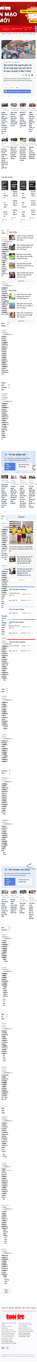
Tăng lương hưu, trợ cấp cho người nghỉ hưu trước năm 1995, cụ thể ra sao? (32, 122)
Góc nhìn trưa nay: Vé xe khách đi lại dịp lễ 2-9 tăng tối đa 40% (6, 1183)
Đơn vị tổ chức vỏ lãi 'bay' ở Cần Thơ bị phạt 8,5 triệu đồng (14, 152)
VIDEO (6, 29)
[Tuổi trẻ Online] (15, 1316)
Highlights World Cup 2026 (14, 186)
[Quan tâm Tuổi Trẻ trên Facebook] (7, 1347)
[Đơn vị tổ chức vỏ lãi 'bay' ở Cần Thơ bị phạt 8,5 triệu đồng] (14, 139)
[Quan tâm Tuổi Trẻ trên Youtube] (2, 1347)
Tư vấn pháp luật (13, 481)
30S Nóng (6, 331)
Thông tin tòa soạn (6, 1340)
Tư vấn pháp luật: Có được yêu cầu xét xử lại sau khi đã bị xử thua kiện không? (14, 494)
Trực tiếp (14, 33)
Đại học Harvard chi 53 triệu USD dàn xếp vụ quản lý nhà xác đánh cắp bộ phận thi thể (24, 560)
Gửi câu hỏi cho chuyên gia (23, 466)
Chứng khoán (22, 187)
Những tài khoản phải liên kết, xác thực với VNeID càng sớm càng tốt (6, 1087)
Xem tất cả (8, 232)
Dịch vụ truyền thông (24, 1333)
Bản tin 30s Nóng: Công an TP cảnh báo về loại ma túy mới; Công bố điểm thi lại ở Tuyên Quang (6, 354)
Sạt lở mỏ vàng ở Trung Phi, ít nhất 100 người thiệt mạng (6, 750)
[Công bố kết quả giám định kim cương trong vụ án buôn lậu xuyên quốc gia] (12, 266)
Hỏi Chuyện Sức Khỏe (22, 897)
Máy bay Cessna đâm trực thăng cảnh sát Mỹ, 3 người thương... (25, 256)
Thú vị (19, 33)
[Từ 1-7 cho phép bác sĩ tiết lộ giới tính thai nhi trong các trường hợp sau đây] (4, 892)
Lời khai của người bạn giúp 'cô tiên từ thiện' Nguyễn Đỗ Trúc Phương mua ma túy (24, 572)
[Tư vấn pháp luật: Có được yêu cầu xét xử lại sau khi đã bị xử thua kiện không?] (14, 477)
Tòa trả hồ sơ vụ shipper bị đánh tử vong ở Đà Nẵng (6, 251)
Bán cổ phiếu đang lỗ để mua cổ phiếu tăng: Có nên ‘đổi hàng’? (25, 247)
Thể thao (13, 182)
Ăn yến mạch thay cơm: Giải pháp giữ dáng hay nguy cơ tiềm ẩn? (14, 906)
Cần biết (25, 28)
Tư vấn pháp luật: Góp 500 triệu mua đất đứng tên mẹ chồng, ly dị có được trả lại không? (32, 496)
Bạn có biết (32, 108)
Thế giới (24, 33)
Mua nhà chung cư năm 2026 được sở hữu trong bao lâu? (6, 1041)
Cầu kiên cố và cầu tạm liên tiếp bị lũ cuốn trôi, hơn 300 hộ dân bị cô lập (23, 153)
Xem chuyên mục (8, 466)
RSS (28, 1336)
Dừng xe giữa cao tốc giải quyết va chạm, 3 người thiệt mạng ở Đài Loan (6, 715)
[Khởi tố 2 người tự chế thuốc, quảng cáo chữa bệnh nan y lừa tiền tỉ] (23, 105)
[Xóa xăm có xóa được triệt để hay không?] (23, 892)
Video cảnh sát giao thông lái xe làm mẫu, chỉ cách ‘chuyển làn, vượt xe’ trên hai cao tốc (4, 123)
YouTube (20, 28)
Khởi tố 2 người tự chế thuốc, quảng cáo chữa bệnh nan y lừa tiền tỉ (23, 120)
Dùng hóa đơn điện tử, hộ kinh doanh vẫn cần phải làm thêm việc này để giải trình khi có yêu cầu (4, 496)
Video (23, 1308)
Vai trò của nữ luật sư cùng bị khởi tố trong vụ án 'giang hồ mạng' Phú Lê (21, 549)
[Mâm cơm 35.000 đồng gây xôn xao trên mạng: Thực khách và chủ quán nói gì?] (12, 315)
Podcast (13, 28)
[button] (30, 177)
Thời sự (28, 1308)
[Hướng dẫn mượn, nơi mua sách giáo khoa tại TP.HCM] (32, 139)
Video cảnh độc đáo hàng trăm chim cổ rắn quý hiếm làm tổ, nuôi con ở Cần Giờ (6, 544)
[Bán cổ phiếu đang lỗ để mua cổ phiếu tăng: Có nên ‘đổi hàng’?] (12, 247)
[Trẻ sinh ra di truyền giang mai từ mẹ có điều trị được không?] (32, 892)
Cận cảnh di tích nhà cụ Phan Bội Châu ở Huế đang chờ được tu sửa (14, 119)
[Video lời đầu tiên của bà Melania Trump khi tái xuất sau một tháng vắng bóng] (12, 275)
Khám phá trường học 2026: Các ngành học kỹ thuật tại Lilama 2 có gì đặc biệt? (6, 416)
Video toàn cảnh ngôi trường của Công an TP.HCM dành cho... (24, 296)
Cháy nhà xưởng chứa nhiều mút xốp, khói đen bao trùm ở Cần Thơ (6, 795)
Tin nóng (9, 33)
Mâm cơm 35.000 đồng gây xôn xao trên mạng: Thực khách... (25, 315)
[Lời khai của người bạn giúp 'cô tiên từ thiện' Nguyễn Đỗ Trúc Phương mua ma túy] (12, 571)
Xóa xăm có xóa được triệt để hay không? (23, 908)
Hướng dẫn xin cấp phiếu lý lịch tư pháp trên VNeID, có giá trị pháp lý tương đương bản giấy (6, 662)
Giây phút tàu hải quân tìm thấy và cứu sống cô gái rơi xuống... (25, 306)
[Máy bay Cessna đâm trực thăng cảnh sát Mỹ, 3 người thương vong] (12, 256)
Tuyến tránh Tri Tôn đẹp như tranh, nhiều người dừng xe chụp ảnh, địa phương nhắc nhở (6, 1269)
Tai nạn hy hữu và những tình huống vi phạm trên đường (4, 187)
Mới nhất (3, 33)
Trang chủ (4, 1308)
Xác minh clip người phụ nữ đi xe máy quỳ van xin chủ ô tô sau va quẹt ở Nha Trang (18, 68)
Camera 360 (7, 62)
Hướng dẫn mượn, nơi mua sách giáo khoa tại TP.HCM (32, 152)
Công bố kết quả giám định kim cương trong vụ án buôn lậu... (25, 266)
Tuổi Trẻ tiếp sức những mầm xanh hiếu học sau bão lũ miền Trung (6, 985)
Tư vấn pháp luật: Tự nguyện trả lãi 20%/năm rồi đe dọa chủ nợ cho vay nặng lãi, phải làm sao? (23, 496)
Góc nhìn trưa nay (5, 1165)
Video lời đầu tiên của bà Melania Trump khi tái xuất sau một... (25, 275)
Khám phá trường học (6, 396)
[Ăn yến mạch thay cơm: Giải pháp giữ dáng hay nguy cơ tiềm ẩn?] (14, 892)
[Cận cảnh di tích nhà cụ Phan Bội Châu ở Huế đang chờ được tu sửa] (14, 105)
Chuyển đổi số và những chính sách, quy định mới (4, 625)
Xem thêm (6, 1291)
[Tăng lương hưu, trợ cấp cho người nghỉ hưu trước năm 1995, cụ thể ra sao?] (32, 105)
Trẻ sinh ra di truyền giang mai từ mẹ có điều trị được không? (31, 910)
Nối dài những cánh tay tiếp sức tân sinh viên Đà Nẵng (6, 951)
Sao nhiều (13, 291)
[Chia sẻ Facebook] (26, 75)
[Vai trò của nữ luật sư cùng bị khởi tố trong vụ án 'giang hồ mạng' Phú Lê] (21, 532)
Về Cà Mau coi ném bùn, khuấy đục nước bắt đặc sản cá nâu (6, 583)
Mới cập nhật (3, 1110)
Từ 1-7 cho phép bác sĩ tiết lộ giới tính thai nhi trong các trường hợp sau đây (4, 908)
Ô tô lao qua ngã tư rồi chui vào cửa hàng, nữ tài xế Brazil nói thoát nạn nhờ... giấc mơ (4, 158)
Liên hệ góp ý (22, 1336)
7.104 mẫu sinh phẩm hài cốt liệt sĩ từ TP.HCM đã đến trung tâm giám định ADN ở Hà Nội (6, 301)
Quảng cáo (30, 28)
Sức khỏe (13, 895)
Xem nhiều (13, 232)
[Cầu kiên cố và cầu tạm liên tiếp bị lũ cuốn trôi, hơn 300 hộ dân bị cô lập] (23, 139)
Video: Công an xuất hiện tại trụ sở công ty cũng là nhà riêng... (25, 238)
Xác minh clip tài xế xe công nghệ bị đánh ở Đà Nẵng (6, 836)
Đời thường (30, 33)
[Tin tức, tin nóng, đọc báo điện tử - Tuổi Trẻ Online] (1, 29)
